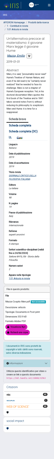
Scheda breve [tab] (17, 119)
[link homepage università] (34, 5)
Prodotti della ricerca (38, 22)
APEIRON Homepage (14, 22)
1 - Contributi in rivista (17, 26)
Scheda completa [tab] (20, 125)
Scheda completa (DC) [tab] (23, 131)
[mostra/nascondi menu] (49, 5)
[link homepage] (12, 5)
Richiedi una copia (18, 332)
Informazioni (16, 363)
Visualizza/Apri (17, 327)
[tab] (10, 137)
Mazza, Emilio (16, 56)
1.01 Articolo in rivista (17, 29)
